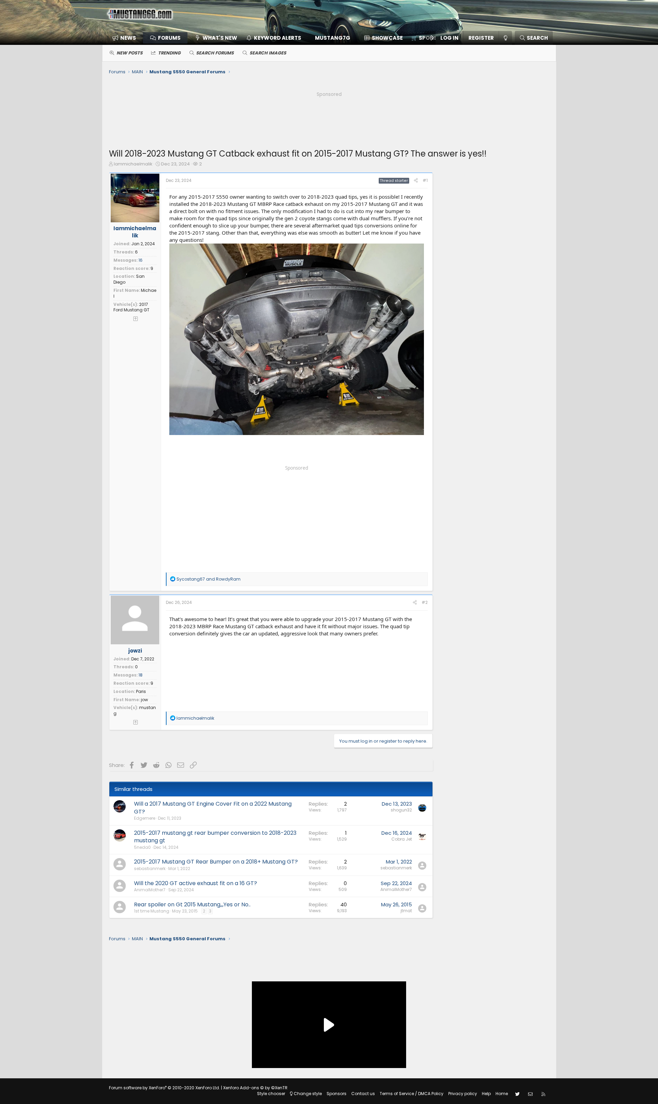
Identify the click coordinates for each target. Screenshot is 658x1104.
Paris (141, 691)
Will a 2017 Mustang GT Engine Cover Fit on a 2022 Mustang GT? (213, 807)
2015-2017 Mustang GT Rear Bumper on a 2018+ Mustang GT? (216, 862)
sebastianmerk (150, 868)
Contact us (363, 1093)
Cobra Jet (401, 839)
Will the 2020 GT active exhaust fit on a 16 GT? (195, 883)
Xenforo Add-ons (255, 1088)
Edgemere (144, 818)
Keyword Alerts (277, 37)
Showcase (387, 37)
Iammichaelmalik (133, 164)
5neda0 (142, 847)
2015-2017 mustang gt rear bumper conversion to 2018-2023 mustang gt (215, 836)
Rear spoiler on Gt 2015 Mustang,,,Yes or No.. (192, 904)
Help (486, 1093)
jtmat (406, 911)
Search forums (215, 53)
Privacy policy (462, 1093)
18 (140, 675)
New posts (130, 53)
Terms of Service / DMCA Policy (411, 1093)
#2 (425, 602)
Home (502, 1093)
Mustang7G (332, 37)
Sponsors (336, 1093)
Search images (267, 53)
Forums (169, 37)
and (208, 579)
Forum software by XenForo (164, 1088)
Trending (169, 53)
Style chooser (271, 1093)
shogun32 (401, 810)
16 (140, 260)
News (128, 37)
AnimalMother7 (150, 890)
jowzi (135, 650)
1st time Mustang (151, 911)
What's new (220, 37)
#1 (425, 180)
